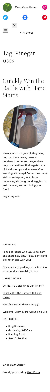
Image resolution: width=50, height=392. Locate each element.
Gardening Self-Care (20, 330)
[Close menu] (14, 25)
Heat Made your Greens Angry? (21, 304)
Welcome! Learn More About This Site (25, 311)
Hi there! (28, 32)
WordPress (33, 372)
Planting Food (16, 334)
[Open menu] (5, 30)
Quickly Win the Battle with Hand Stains (24, 87)
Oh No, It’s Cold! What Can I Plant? (23, 285)
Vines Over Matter (26, 7)
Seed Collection (17, 338)
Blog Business (16, 326)
